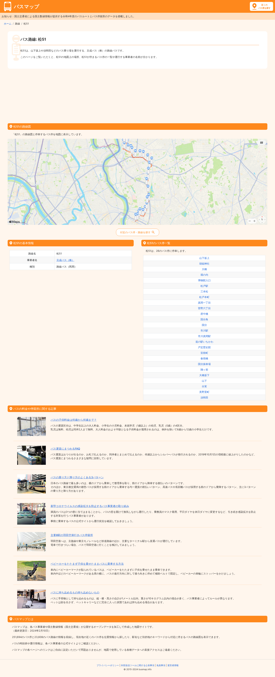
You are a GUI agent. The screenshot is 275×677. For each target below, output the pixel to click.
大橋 (204, 269)
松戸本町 (204, 297)
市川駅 (204, 330)
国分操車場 (204, 364)
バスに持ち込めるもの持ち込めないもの (75, 592)
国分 (204, 325)
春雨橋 (204, 358)
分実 (204, 386)
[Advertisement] (137, 95)
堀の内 (204, 274)
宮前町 (204, 352)
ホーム (7, 23)
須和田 (204, 397)
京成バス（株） (65, 260)
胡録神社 (204, 263)
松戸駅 (204, 285)
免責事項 (160, 665)
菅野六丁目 (204, 308)
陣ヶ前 (204, 369)
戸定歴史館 (204, 347)
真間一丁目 (204, 302)
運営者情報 (173, 665)
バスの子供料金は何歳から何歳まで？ (74, 419)
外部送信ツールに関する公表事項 (137, 665)
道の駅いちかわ (204, 341)
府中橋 (204, 313)
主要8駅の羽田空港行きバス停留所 (72, 535)
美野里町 (204, 392)
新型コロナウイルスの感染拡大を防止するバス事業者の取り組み (90, 506)
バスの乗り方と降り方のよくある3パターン (77, 477)
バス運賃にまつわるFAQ (65, 448)
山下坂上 (204, 258)
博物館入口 (204, 280)
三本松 (204, 291)
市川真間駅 (204, 336)
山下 (204, 380)
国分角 (204, 319)
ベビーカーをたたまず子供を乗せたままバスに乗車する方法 (87, 563)
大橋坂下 (204, 375)
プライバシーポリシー (108, 665)
